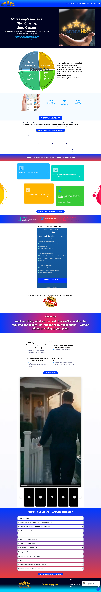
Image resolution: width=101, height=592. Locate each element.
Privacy (72, 581)
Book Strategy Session (75, 584)
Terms (72, 579)
